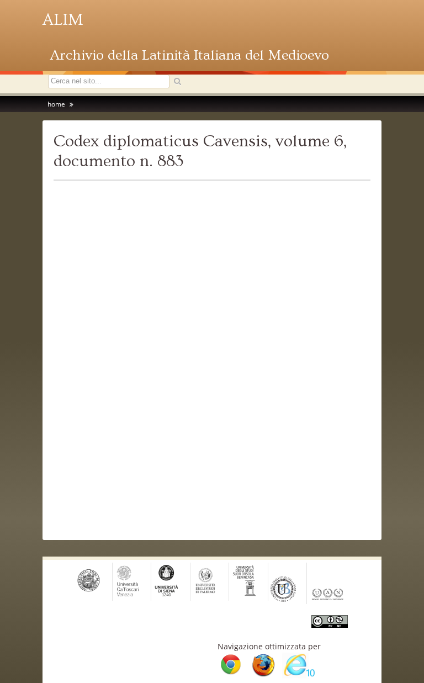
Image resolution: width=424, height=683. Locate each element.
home (56, 104)
